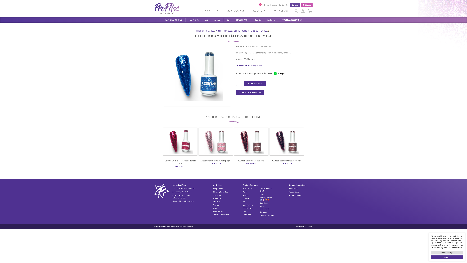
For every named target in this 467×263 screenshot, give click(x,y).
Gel (228, 20)
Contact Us (283, 5)
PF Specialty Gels (224, 31)
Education (280, 11)
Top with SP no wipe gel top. (249, 65)
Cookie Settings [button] (447, 252)
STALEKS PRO (241, 20)
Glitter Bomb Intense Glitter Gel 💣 (251, 31)
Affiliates (216, 201)
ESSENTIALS (248, 208)
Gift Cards (307, 5)
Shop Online (209, 11)
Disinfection (248, 205)
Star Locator (235, 11)
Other (262, 194)
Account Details (295, 195)
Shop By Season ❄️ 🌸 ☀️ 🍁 (266, 198)
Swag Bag (259, 11)
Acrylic (217, 20)
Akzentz (257, 20)
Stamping (263, 212)
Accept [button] (447, 257)
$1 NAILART (248, 188)
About (274, 5)
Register (295, 5)
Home (266, 5)
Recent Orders (294, 192)
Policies (216, 208)
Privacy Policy (218, 211)
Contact (216, 205)
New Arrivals (194, 20)
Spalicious (271, 20)
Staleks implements (264, 207)
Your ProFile (293, 188)
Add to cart (255, 83)
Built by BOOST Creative (304, 226)
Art (206, 20)
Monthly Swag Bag (220, 192)
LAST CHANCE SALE (173, 20)
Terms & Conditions (221, 214)
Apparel (246, 198)
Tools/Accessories (292, 20)
